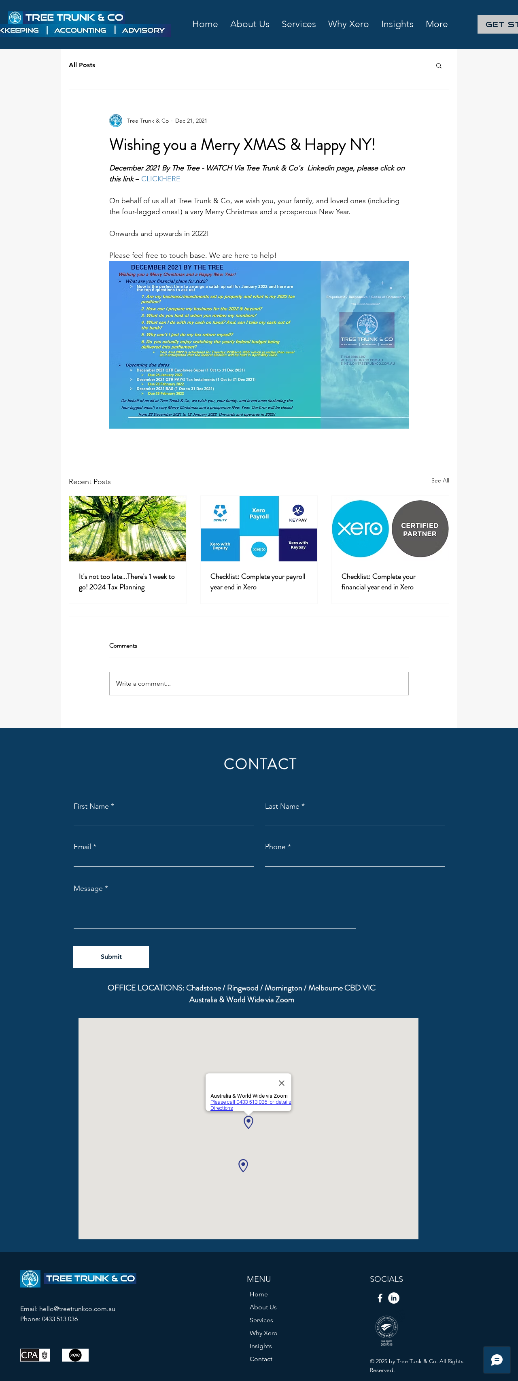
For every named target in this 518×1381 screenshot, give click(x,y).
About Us (263, 1307)
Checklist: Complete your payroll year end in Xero (258, 581)
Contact (261, 1359)
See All (440, 480)
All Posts (82, 65)
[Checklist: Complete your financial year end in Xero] (390, 528)
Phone (275, 846)
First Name (91, 806)
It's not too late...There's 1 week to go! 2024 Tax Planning (127, 581)
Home (259, 1294)
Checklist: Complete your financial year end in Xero (379, 581)
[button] (439, 65)
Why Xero (264, 1333)
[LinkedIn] (393, 1298)
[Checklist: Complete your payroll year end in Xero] (259, 528)
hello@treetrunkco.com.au (77, 1309)
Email (82, 846)
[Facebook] (380, 1298)
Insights (261, 1346)
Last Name (282, 806)
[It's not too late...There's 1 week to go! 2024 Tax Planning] (127, 528)
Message (88, 888)
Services (261, 1320)
